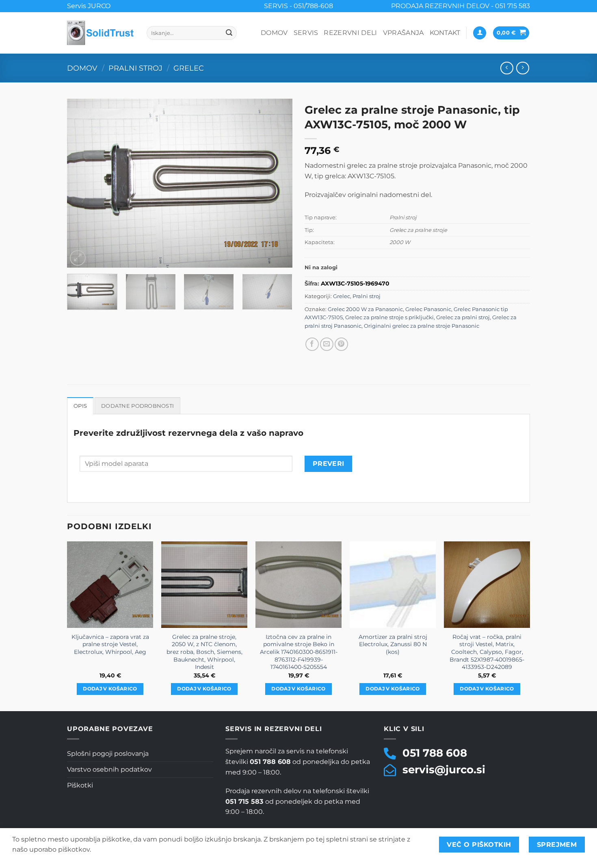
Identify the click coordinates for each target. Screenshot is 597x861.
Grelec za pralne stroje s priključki (389, 317)
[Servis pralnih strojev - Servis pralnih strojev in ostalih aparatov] (100, 33)
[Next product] (506, 68)
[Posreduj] (229, 33)
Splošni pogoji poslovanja (108, 753)
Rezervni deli (350, 33)
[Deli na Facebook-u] (312, 344)
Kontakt (445, 33)
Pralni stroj (135, 68)
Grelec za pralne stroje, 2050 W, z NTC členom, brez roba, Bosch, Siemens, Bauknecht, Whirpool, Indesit (204, 652)
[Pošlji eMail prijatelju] (326, 344)
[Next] (277, 183)
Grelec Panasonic (428, 309)
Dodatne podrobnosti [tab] (137, 406)
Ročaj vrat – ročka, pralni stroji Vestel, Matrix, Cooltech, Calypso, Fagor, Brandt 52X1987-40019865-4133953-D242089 (487, 652)
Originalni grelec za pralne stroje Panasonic (421, 326)
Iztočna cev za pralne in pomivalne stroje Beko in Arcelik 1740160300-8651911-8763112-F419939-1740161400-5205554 (298, 652)
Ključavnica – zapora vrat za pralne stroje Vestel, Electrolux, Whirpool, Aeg (110, 644)
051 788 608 (434, 752)
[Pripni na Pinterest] (341, 344)
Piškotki (80, 785)
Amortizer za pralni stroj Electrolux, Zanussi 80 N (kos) (393, 644)
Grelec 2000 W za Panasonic (365, 309)
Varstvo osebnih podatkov (109, 769)
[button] (479, 33)
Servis (306, 33)
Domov (274, 33)
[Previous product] (522, 68)
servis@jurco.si (443, 769)
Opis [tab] (80, 406)
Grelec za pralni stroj (463, 317)
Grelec (188, 68)
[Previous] (81, 183)
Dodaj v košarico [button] (110, 689)
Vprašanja (403, 33)
